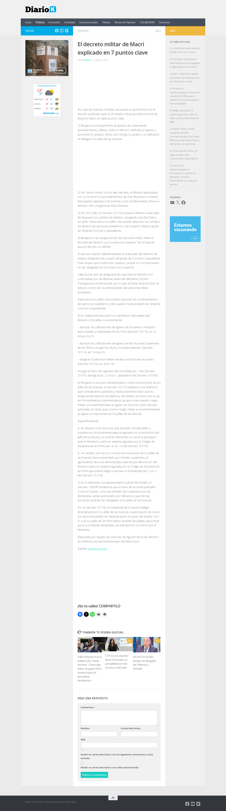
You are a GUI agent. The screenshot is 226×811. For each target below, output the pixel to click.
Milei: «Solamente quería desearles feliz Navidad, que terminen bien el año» (184, 77)
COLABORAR (147, 22)
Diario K (87, 60)
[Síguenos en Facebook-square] (57, 31)
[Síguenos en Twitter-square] (66, 31)
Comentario (88, 707)
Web (83, 739)
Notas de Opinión (125, 22)
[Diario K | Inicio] (40, 9)
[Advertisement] (119, 85)
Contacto (164, 22)
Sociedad (69, 22)
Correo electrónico (131, 728)
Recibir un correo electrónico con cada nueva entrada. (110, 767)
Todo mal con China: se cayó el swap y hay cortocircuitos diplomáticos (184, 154)
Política (40, 22)
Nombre (85, 728)
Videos (106, 22)
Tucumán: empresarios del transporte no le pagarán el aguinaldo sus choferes (185, 62)
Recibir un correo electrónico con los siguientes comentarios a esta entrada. (117, 756)
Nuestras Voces (97, 548)
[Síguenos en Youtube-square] (61, 31)
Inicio (28, 22)
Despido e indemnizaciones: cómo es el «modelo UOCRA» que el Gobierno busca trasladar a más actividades (185, 96)
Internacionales (88, 22)
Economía (54, 22)
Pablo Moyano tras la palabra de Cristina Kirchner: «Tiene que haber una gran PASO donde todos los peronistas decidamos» (90, 668)
